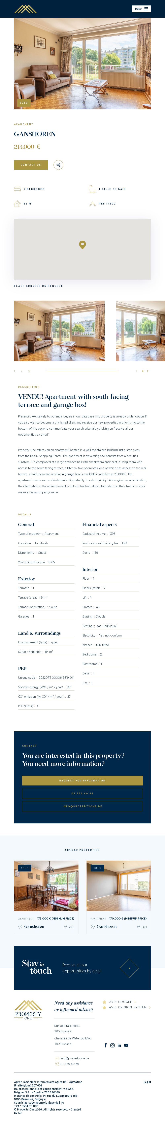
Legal (147, 1082)
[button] (147, 371)
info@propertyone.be (82, 806)
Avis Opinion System (128, 1007)
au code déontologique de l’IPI (44, 1102)
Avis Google (120, 1001)
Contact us (31, 165)
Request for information (82, 780)
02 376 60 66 (82, 793)
